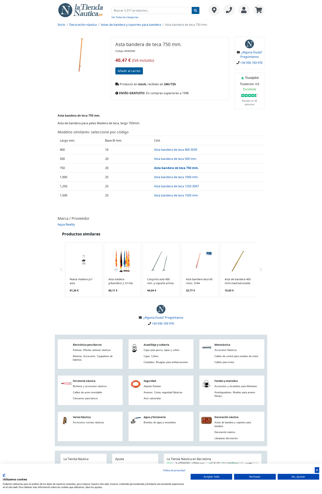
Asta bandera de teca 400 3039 (175, 150)
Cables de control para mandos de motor (236, 356)
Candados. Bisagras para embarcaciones (166, 362)
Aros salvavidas (152, 398)
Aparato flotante (152, 386)
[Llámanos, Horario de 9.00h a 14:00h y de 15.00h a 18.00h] (229, 10)
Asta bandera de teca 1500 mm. (176, 195)
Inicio (61, 25)
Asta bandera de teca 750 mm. (176, 168)
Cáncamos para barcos (85, 398)
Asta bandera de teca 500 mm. (175, 159)
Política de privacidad (174, 470)
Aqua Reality (66, 224)
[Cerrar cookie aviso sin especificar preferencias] (317, 470)
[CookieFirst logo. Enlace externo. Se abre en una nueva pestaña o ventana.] (4, 475)
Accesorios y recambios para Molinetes (235, 386)
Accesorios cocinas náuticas (88, 422)
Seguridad (150, 381)
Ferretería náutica (84, 381)
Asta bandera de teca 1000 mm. (176, 177)
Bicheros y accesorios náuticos (90, 386)
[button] (61, 270)
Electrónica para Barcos (87, 344)
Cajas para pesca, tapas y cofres (161, 350)
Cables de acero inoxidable (87, 392)
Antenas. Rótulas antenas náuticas (92, 350)
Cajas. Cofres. (151, 356)
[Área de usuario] (243, 10)
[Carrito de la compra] (257, 10)
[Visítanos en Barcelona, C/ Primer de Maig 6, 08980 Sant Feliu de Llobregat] (214, 10)
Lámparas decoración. (226, 438)
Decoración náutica (83, 25)
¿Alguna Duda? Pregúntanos (163, 317)
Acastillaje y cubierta (156, 344)
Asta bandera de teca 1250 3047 (176, 186)
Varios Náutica (82, 417)
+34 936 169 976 (251, 63)
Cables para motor (224, 362)
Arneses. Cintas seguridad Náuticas (163, 392)
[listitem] (83, 269)
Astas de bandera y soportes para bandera (131, 25)
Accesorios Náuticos (225, 350)
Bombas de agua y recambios (160, 422)
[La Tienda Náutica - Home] (81, 10)
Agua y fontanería (155, 417)
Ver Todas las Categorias (124, 17)
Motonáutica (222, 344)
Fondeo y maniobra (226, 381)
